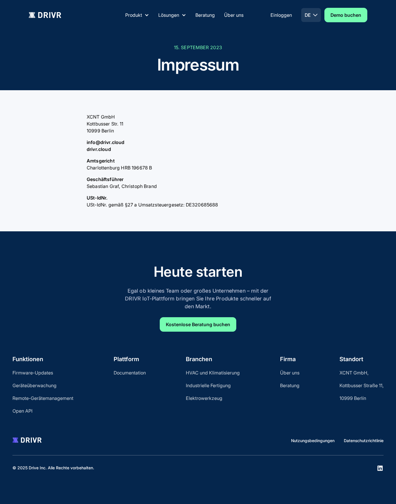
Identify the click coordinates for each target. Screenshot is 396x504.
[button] (137, 15)
